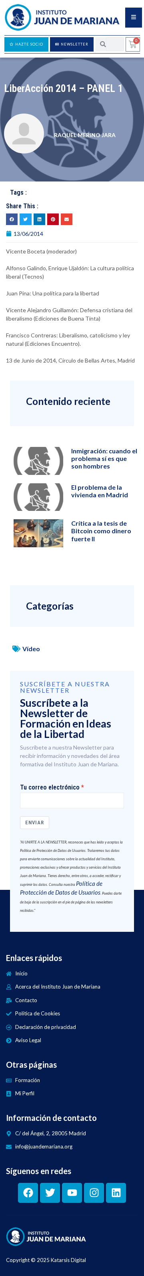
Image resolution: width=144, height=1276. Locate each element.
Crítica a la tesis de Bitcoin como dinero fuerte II (101, 530)
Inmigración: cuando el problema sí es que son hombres (104, 458)
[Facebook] (28, 1193)
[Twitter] (50, 1193)
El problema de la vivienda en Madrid (99, 490)
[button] (12, 219)
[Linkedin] (116, 1193)
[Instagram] (94, 1193)
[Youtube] (72, 1193)
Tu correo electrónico (50, 787)
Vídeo (31, 648)
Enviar (34, 822)
